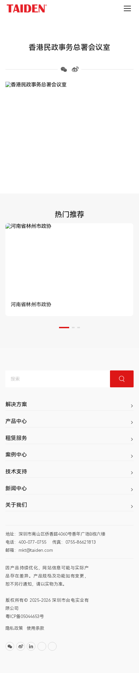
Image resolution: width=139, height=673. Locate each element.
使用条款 (35, 628)
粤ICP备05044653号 (24, 616)
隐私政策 (14, 628)
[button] (64, 327)
